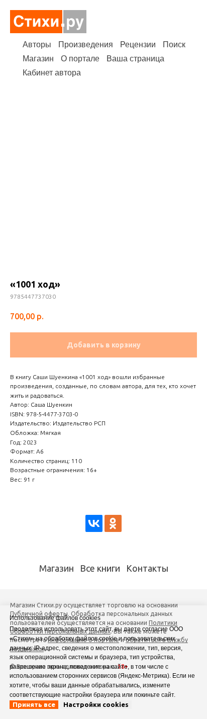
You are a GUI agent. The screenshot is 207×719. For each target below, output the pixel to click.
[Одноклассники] (113, 523)
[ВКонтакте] (93, 523)
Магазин (38, 58)
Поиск (174, 44)
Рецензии (138, 44)
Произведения (85, 44)
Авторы (37, 44)
